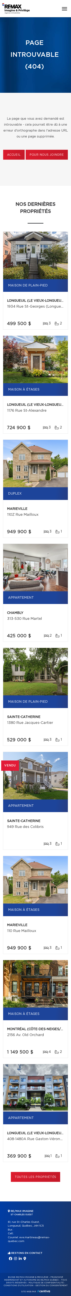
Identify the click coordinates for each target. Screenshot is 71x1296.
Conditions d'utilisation (18, 1286)
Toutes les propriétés (35, 1177)
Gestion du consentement (51, 1286)
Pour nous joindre (47, 155)
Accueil (14, 155)
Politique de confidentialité (46, 1283)
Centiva (43, 1291)
